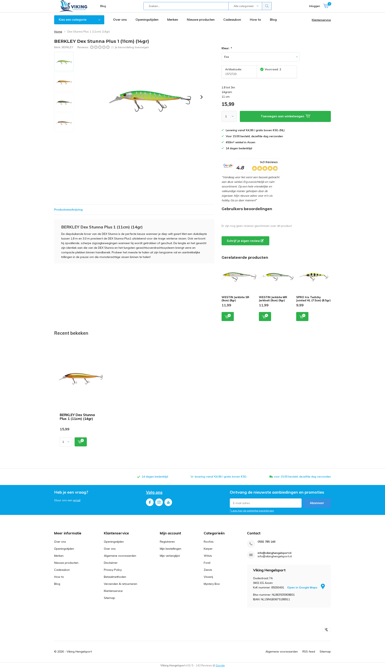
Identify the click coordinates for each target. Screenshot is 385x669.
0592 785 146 (266, 541)
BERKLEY (67, 47)
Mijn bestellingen (170, 548)
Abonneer (317, 503)
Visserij (208, 577)
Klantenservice (321, 20)
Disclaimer (111, 563)
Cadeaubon (232, 19)
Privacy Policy (113, 570)
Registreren (167, 541)
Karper (208, 548)
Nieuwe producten (201, 19)
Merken (172, 19)
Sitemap (109, 598)
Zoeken (267, 6)
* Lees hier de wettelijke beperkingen (252, 510)
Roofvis (209, 541)
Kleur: (227, 48)
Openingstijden (147, 19)
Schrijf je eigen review (244, 241)
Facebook (150, 502)
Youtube (168, 502)
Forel (207, 563)
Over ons (120, 19)
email (76, 500)
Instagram (159, 502)
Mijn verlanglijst (170, 556)
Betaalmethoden (115, 577)
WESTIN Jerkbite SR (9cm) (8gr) (235, 298)
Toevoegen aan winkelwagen (228, 316)
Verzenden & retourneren (120, 584)
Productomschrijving (68, 209)
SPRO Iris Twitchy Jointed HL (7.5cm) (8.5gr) (313, 298)
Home (58, 31)
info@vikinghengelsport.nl (274, 553)
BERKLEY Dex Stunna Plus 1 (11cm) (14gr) (77, 417)
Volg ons (154, 492)
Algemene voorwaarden (120, 556)
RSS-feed (308, 651)
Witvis (208, 556)
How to (255, 19)
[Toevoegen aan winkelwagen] (81, 441)
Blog (103, 6)
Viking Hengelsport (79, 651)
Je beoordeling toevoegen (132, 47)
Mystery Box (212, 584)
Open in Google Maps (302, 587)
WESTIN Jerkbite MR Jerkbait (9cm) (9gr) (273, 298)
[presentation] (201, 97)
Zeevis (208, 570)
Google (220, 665)
